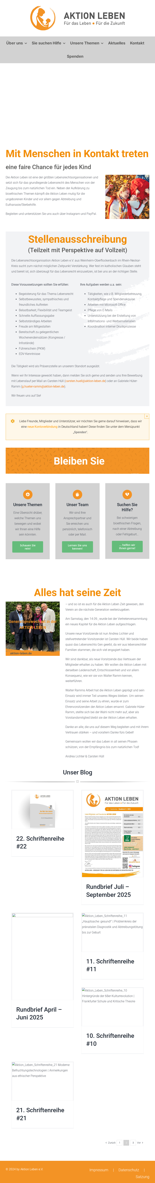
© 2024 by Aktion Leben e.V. (24, 1169)
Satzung (142, 1176)
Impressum (98, 1170)
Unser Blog (77, 772)
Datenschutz (129, 1170)
